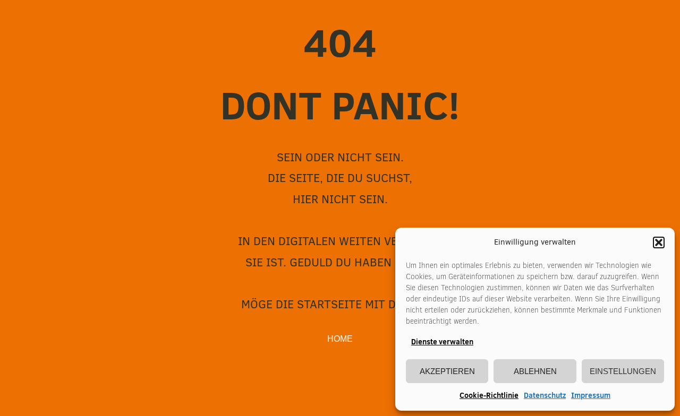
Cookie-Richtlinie (489, 395)
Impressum (590, 395)
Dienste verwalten (442, 341)
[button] (658, 242)
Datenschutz (545, 395)
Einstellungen (623, 371)
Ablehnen (535, 371)
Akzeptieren (447, 371)
